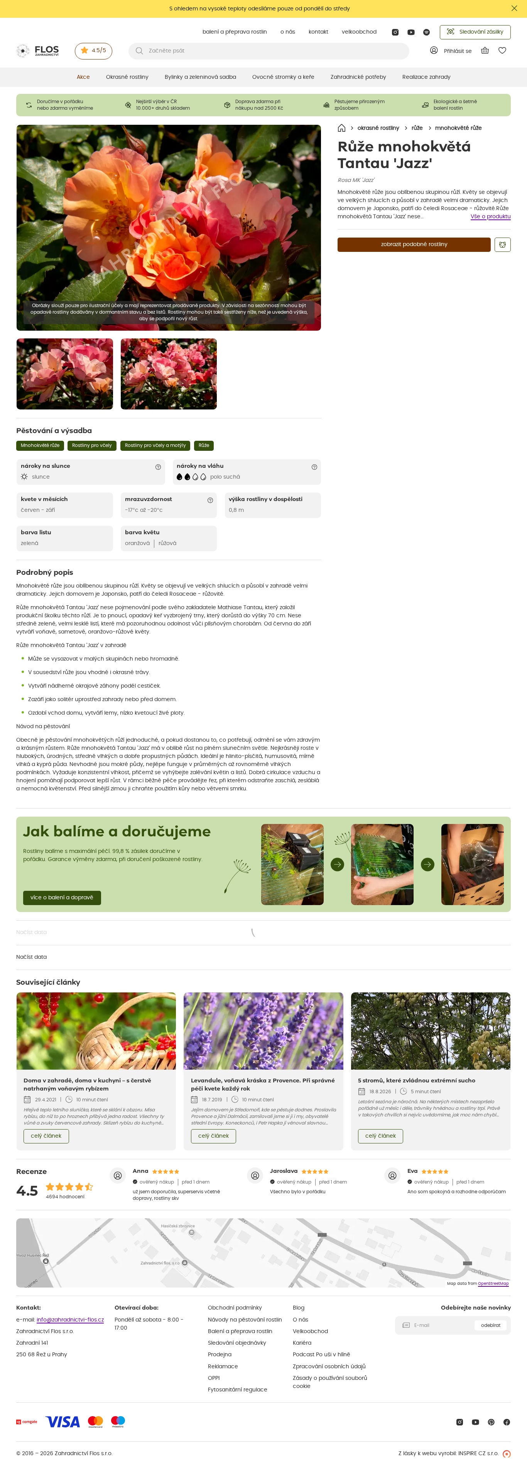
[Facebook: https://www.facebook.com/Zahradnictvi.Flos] (507, 1422)
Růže (204, 445)
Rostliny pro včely (92, 445)
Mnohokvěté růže (40, 445)
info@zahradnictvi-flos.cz (70, 1320)
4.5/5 (99, 50)
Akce (83, 77)
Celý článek (46, 1136)
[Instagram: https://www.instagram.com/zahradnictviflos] (395, 32)
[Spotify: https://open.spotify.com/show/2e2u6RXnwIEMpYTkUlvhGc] (427, 32)
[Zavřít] (515, 8)
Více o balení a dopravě (61, 897)
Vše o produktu (491, 216)
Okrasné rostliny (127, 77)
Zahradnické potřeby (358, 77)
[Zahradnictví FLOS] (37, 51)
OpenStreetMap (493, 1284)
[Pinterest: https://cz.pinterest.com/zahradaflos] (491, 1422)
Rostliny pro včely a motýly (155, 445)
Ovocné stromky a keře (283, 77)
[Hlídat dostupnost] (503, 245)
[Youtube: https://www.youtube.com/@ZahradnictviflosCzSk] (411, 32)
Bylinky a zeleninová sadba (200, 77)
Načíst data (146, 933)
